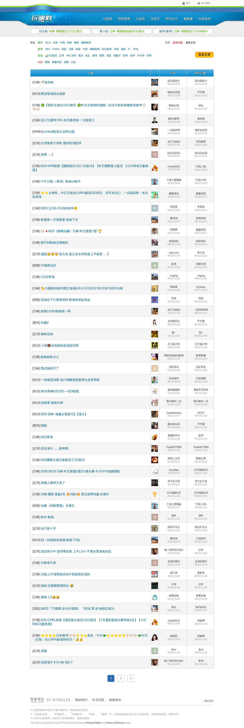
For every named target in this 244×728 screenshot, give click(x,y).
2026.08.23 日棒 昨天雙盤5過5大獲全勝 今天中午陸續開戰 (80, 471)
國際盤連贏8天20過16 (122, 31)
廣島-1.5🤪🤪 (50, 597)
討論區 (140, 18)
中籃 (85, 49)
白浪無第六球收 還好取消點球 (61, 143)
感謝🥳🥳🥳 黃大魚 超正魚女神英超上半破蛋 (72, 254)
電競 (109, 55)
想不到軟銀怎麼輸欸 (54, 242)
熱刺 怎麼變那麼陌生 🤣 (57, 585)
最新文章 (191, 42)
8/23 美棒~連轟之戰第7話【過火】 (64, 414)
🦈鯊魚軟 (47, 82)
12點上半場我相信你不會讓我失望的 (65, 574)
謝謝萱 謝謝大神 (52, 402)
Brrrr (174, 651)
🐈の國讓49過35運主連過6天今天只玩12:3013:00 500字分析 (82, 288)
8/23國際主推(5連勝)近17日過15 (63, 460)
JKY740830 (173, 143)
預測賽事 (124, 18)
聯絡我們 (81, 700)
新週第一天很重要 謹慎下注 (59, 219)
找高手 (155, 18)
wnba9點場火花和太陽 (59, 131)
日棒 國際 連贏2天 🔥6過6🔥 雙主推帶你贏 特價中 (75, 494)
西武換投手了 (50, 368)
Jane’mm (174, 254)
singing (174, 277)
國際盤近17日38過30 (183, 31)
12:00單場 (48, 277)
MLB (48, 42)
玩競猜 (107, 18)
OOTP (201, 414)
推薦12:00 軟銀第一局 (56, 311)
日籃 (71, 49)
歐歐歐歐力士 (50, 357)
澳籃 (123, 49)
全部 (40, 62)
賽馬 (102, 55)
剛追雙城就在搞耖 (53, 93)
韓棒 (69, 42)
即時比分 (172, 18)
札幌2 (45, 322)
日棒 (55, 42)
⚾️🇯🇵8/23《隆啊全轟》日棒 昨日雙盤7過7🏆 (71, 231)
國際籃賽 (95, 49)
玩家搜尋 (204, 18)
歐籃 (78, 49)
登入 (186, 3)
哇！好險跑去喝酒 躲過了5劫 (60, 540)
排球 (133, 55)
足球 (62, 55)
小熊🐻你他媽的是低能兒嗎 (59, 345)
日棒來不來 (48, 562)
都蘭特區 (57, 62)
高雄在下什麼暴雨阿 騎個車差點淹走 (65, 299)
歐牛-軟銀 (47, 517)
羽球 (149, 55)
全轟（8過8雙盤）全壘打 (58, 505)
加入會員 (203, 3)
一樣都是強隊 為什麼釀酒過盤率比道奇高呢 (70, 379)
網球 (95, 55)
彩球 (125, 55)
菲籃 (116, 49)
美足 (88, 55)
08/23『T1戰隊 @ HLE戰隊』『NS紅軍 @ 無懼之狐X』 (78, 608)
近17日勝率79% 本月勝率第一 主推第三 (68, 120)
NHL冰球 (71, 55)
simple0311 (174, 168)
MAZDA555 (173, 154)
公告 (73, 62)
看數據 (188, 18)
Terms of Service (115, 723)
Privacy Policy (93, 723)
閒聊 (47, 62)
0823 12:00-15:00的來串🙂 (59, 208)
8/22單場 (47, 437)
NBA (48, 49)
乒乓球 (141, 55)
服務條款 (115, 700)
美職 (44, 651)
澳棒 (76, 42)
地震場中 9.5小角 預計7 (57, 662)
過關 (66, 62)
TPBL (136, 49)
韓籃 (64, 49)
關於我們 (209, 701)
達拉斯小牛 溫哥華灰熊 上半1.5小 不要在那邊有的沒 (76, 551)
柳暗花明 (47, 334)
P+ (129, 49)
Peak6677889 (173, 448)
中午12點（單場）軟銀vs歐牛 (61, 181)
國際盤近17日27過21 (60, 31)
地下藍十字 (48, 528)
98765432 (201, 609)
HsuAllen (174, 471)
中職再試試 (48, 265)
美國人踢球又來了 (53, 482)
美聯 (44, 154)
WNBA (56, 49)
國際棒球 (86, 42)
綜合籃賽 (107, 49)
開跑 (44, 425)
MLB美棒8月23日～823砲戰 (60, 391)
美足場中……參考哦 (54, 448)
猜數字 (117, 55)
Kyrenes (201, 288)
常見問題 (98, 700)
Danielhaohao (173, 414)
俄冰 (81, 55)
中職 (62, 42)
